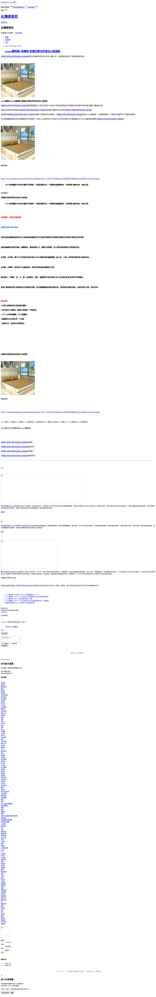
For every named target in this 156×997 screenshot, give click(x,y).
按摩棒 (3, 886)
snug (2, 467)
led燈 (2, 850)
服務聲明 (98, 971)
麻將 (2, 874)
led (2, 851)
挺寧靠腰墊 (4, 805)
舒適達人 (13, 585)
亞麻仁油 (3, 779)
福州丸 (3, 735)
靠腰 (2, 807)
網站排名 (3, 826)
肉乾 (2, 727)
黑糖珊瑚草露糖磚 (6, 820)
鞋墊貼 (3, 709)
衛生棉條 (3, 896)
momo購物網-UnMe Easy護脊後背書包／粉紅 (18, 599)
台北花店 (3, 837)
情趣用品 (3, 884)
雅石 (2, 799)
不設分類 (18, 33)
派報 (2, 839)
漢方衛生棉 (26, 585)
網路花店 (3, 831)
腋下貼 (3, 703)
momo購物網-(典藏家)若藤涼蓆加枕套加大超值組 (32, 51)
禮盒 (14, 578)
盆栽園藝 (3, 797)
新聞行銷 (3, 903)
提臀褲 (3, 923)
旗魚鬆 (77, 572)
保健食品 (3, 777)
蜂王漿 (3, 781)
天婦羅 (3, 731)
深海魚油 (3, 785)
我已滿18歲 (5, 993)
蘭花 (2, 801)
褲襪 (2, 869)
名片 (6, 42)
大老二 (3, 876)
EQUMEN (4, 921)
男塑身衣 (25, 525)
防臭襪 (3, 693)
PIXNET (62, 971)
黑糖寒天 (3, 818)
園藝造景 (3, 795)
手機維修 (3, 892)
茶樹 (2, 910)
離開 (12, 993)
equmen (13, 525)
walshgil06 (4, 612)
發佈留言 (4, 646)
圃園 (2, 916)
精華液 (3, 908)
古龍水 (3, 914)
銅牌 (2, 844)
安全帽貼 (3, 699)
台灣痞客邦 (9, 16)
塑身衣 (3, 512)
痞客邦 (14, 622)
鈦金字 (3, 855)
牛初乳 (3, 783)
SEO (2, 827)
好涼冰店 (3, 697)
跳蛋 (2, 888)
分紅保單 (3, 793)
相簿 (6, 37)
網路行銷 (3, 900)
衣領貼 (3, 683)
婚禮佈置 (3, 833)
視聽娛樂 (15, 626)
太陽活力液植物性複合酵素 (9, 816)
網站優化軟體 (5, 822)
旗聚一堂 (3, 713)
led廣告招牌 (4, 848)
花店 (2, 829)
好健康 (3, 775)
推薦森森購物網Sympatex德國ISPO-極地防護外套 (20, 603)
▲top (2, 630)
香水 (2, 912)
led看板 (3, 857)
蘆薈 (2, 906)
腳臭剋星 (16, 506)
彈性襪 (3, 867)
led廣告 (3, 853)
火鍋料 (3, 733)
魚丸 (2, 729)
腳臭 (2, 689)
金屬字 (3, 846)
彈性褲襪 (3, 871)
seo (2, 901)
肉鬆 (2, 719)
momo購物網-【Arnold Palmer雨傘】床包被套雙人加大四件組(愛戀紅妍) (27, 596)
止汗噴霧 (3, 707)
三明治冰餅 (4, 695)
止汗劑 (3, 705)
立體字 (3, 841)
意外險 (3, 789)
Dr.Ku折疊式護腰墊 (6, 803)
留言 (17, 622)
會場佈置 (3, 835)
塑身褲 (3, 920)
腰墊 (2, 809)
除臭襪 (6, 506)
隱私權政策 (89, 971)
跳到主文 (4, 22)
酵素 (2, 787)
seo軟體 (3, 824)
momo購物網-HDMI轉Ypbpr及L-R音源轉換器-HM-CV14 (22, 594)
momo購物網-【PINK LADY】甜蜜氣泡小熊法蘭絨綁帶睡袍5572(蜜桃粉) (27, 601)
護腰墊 (3, 812)
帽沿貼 (3, 685)
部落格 (7, 40)
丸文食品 (18, 572)
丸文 (10, 572)
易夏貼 (3, 701)
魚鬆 (2, 531)
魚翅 (2, 739)
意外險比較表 (5, 791)
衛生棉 (6, 585)
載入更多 (4, 633)
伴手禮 (3, 723)
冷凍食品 (3, 737)
